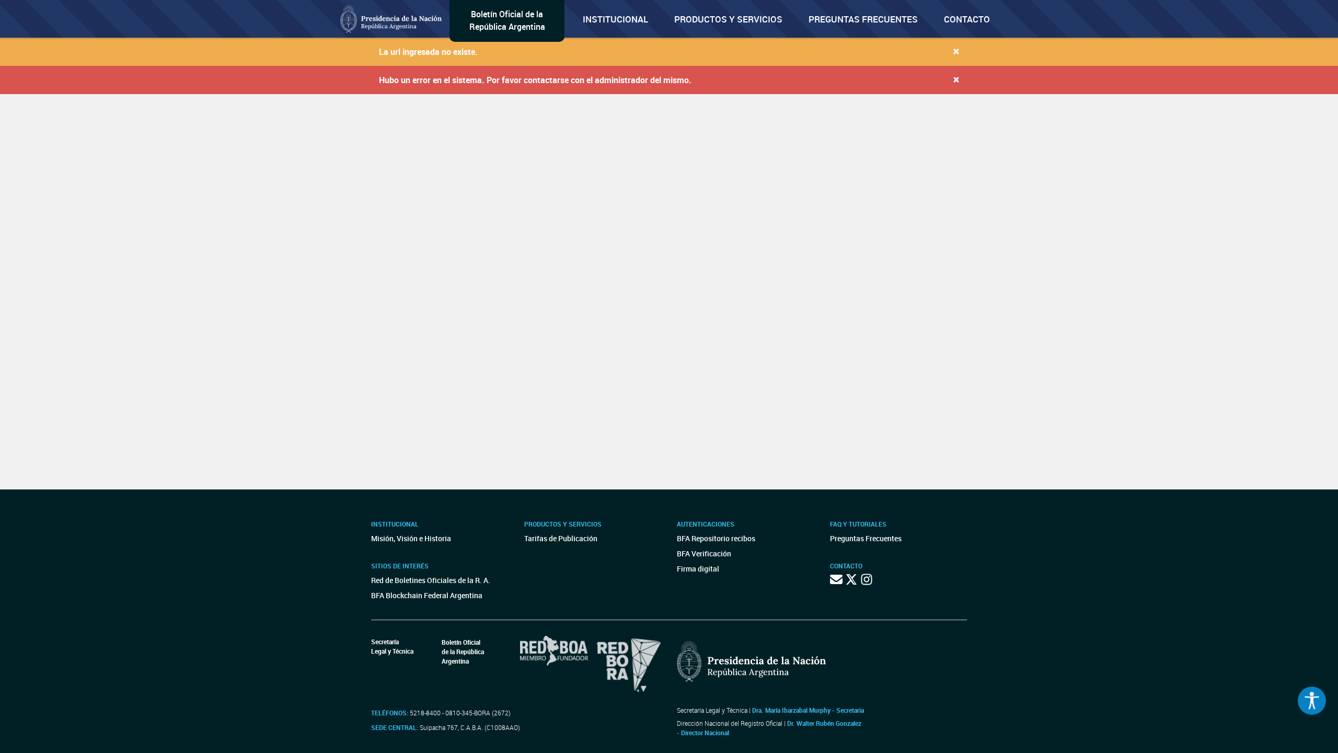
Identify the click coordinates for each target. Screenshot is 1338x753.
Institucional (615, 19)
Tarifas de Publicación (560, 538)
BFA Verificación (704, 553)
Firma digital (698, 569)
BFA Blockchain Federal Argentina (426, 595)
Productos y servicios (728, 19)
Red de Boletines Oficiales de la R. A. (430, 580)
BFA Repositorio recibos (716, 538)
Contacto (967, 19)
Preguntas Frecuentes (863, 19)
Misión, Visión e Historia (411, 538)
